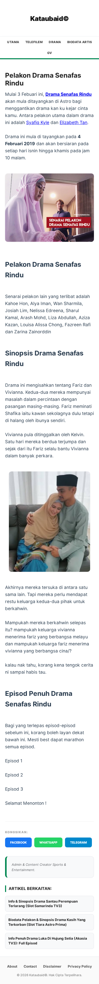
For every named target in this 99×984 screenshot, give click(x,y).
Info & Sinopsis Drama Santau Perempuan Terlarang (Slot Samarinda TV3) (43, 903)
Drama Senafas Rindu (68, 94)
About (12, 966)
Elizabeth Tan (73, 122)
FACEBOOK (18, 842)
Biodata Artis (79, 42)
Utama (13, 42)
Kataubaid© (49, 18)
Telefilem (34, 42)
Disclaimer (52, 966)
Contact (30, 966)
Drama (55, 42)
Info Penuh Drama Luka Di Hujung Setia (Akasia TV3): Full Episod (47, 940)
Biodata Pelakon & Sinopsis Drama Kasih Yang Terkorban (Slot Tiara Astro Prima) (47, 922)
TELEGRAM (78, 842)
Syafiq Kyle (37, 122)
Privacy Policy (80, 966)
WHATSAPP (48, 842)
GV (49, 53)
